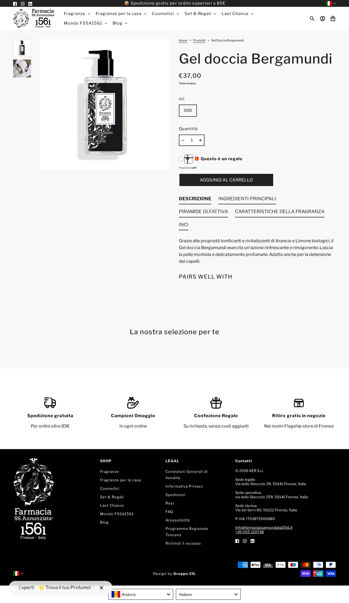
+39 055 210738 (249, 532)
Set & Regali (112, 497)
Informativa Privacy (184, 486)
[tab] (195, 200)
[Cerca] (312, 19)
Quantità (188, 128)
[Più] (200, 140)
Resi (170, 503)
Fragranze (109, 471)
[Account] (323, 19)
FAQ (169, 511)
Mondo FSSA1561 (117, 514)
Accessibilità (178, 520)
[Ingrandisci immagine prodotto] (105, 104)
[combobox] (140, 594)
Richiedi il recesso (183, 543)
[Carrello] (333, 19)
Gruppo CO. (184, 573)
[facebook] (237, 540)
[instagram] (245, 540)
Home (183, 40)
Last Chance (112, 505)
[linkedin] (252, 540)
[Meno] (182, 140)
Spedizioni (175, 494)
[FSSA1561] (34, 18)
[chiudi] (101, 588)
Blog (104, 522)
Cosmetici (109, 488)
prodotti (199, 40)
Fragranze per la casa (120, 480)
